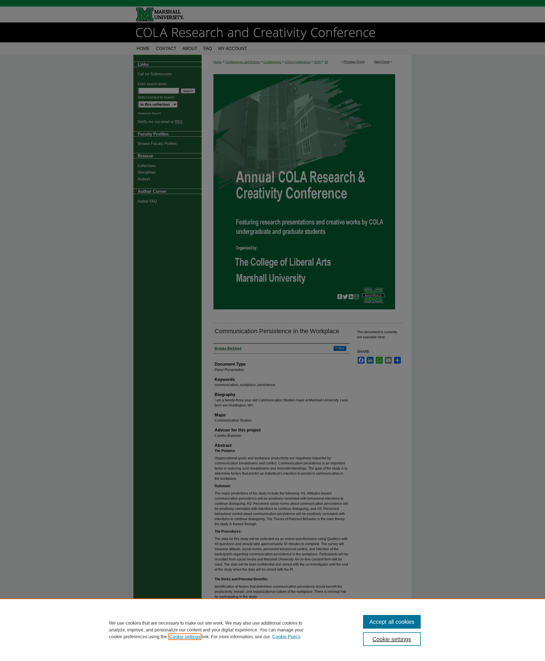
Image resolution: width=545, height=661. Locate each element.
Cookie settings (184, 636)
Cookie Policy (286, 636)
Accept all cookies (391, 622)
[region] (272, 630)
